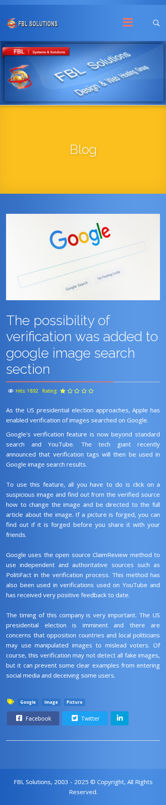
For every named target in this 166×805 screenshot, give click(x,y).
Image (51, 702)
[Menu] (128, 23)
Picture (74, 702)
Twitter (89, 718)
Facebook (37, 718)
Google (28, 702)
